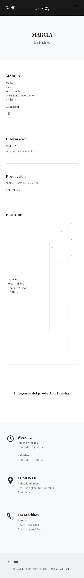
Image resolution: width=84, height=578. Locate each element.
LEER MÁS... (13, 189)
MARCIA (13, 75)
